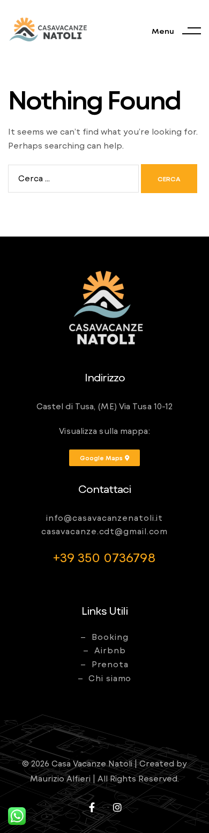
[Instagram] (117, 807)
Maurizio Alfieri (60, 778)
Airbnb (109, 650)
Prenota (110, 664)
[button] (104, 457)
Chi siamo (109, 678)
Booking (110, 637)
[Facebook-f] (91, 807)
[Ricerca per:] (74, 178)
